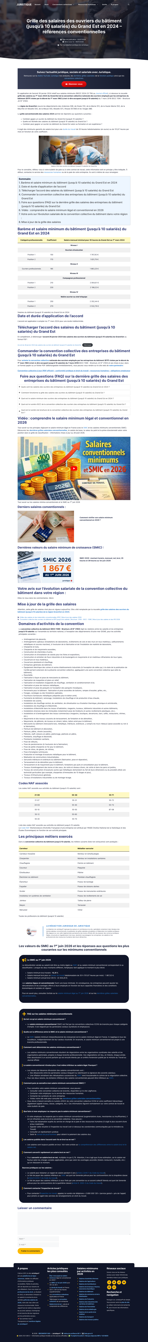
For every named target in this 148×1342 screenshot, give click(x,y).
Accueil (38, 4)
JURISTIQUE (24, 4)
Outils (104, 4)
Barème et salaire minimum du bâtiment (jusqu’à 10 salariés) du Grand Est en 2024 (69, 182)
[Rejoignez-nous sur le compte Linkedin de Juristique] (109, 1287)
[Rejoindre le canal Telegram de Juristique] (119, 1282)
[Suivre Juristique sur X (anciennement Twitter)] (114, 1282)
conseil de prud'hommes (47, 1134)
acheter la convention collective (35, 360)
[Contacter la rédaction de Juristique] (114, 1287)
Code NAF (25, 828)
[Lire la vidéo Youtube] (74, 468)
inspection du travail (48, 1193)
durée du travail (69, 129)
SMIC (85, 428)
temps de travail (57, 975)
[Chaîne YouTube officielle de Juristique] (124, 1282)
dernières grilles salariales (84, 76)
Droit (47, 4)
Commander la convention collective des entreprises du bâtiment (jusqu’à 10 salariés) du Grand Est (73, 196)
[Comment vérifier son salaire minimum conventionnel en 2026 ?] (46, 541)
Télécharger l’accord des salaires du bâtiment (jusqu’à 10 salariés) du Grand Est (67, 190)
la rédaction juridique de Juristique (68, 926)
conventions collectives (73, 78)
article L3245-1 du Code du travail (91, 1173)
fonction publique (107, 76)
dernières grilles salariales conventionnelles (48, 430)
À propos (114, 4)
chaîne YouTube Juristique (48, 76)
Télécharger (87, 345)
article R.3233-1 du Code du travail (42, 1178)
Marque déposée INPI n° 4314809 (96, 1336)
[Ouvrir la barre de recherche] (128, 4)
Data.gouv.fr (88, 1333)
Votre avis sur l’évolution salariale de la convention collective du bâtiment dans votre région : (74, 216)
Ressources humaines (87, 4)
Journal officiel (102, 93)
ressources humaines (52, 172)
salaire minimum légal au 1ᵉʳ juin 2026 (73, 993)
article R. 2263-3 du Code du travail (86, 1183)
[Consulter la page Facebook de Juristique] (109, 1282)
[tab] (74, 387)
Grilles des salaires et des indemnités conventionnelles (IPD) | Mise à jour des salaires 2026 (50, 617)
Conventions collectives (62, 4)
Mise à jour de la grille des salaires (41, 221)
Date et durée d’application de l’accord (43, 186)
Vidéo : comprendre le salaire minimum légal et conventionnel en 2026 (62, 210)
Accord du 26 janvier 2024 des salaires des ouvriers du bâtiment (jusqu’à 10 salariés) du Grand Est (49, 345)
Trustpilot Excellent (77, 1336)
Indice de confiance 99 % (72, 1333)
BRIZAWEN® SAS (44, 1333)
